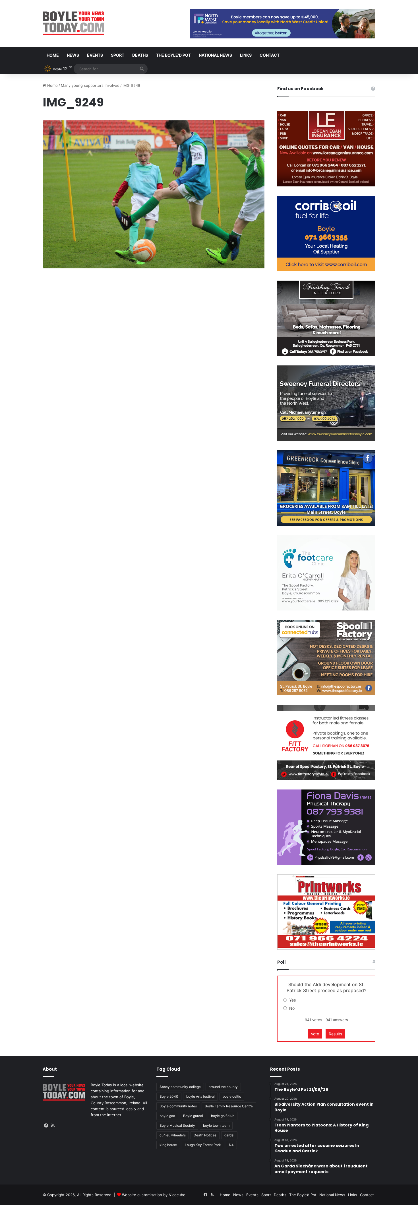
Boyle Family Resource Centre (229, 1106)
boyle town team (216, 1125)
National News (215, 55)
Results (335, 1033)
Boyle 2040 (169, 1096)
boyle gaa (167, 1116)
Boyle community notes (178, 1106)
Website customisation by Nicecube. (154, 1194)
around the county (223, 1087)
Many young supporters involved (90, 85)
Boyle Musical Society (177, 1125)
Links (246, 55)
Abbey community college (180, 1087)
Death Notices (205, 1135)
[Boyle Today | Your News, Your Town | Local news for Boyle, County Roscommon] (73, 23)
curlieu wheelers (173, 1135)
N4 (231, 1145)
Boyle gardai (193, 1116)
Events (95, 55)
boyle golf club (222, 1116)
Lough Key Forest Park (203, 1145)
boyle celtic (232, 1096)
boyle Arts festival (200, 1096)
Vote (315, 1033)
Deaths (140, 55)
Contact (270, 55)
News (73, 55)
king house (168, 1145)
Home (53, 55)
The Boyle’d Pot (173, 55)
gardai (229, 1135)
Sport (117, 55)
